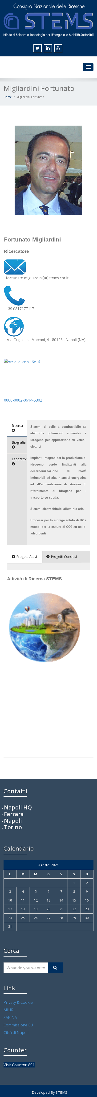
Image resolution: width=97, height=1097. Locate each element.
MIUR (8, 1009)
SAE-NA (10, 1017)
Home (8, 97)
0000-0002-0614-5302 (23, 400)
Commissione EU (18, 1025)
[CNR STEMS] (48, 19)
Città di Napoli (16, 1032)
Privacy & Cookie (18, 1002)
